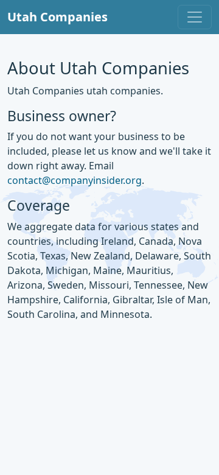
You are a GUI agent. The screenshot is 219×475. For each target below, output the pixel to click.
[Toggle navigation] (195, 17)
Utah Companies (57, 17)
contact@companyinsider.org (74, 180)
